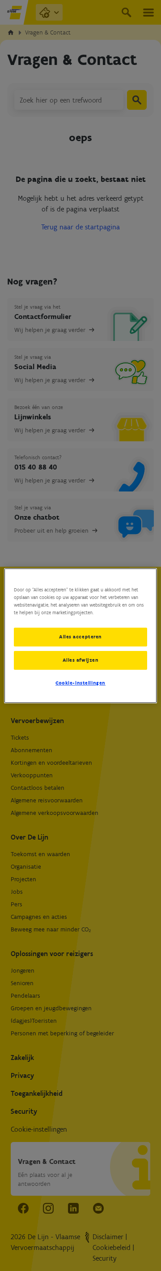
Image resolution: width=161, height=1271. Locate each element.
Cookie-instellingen (80, 683)
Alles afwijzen (81, 660)
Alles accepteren (80, 636)
